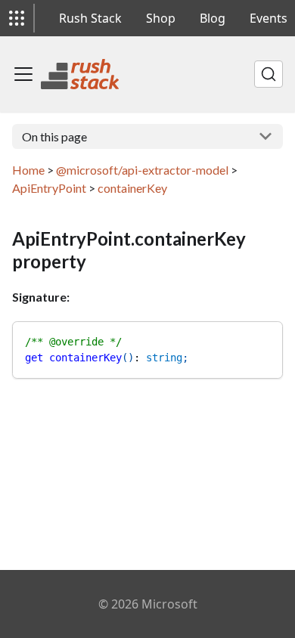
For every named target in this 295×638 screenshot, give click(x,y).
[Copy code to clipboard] (264, 339)
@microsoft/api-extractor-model (142, 170)
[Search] (268, 74)
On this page (54, 136)
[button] (16, 18)
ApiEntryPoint (49, 188)
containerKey (132, 188)
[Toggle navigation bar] (23, 74)
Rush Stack (90, 18)
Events (268, 18)
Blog (212, 18)
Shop (160, 18)
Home (28, 170)
